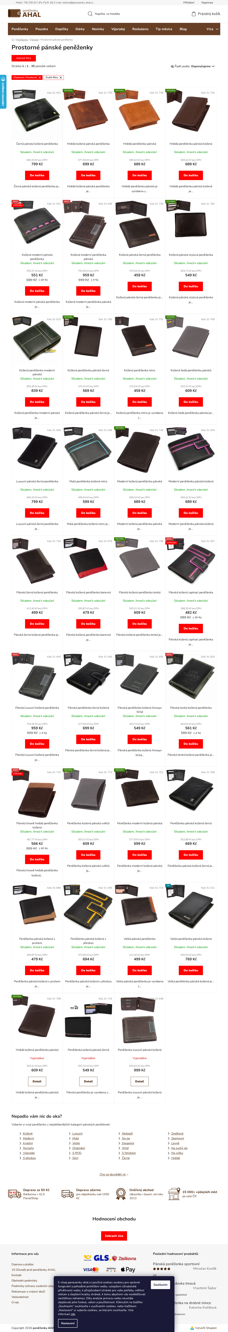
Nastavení (67, 1323)
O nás (15, 1302)
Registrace (207, 2)
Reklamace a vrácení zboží (28, 1292)
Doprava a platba (22, 1264)
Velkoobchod (20, 1297)
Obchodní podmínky (24, 1281)
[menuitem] (20, 29)
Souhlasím (160, 1285)
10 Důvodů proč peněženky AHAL (34, 1270)
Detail (37, 1081)
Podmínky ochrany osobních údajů (33, 1286)
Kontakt (17, 1275)
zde (73, 1314)
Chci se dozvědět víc (113, 1174)
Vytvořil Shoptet (206, 1328)
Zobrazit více (114, 1236)
